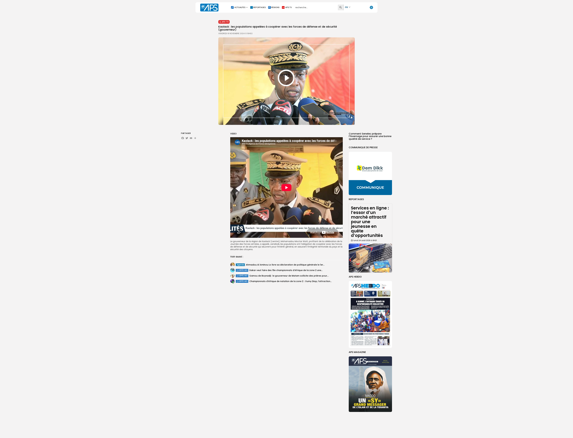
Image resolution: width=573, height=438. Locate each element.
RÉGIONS (275, 7)
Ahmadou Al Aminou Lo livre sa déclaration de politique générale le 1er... (285, 264)
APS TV (288, 7)
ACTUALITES (239, 7)
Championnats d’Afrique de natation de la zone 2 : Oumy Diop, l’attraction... (290, 281)
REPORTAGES (259, 7)
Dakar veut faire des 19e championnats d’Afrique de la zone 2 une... (285, 270)
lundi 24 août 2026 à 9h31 (365, 240)
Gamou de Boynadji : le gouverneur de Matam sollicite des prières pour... (288, 275)
